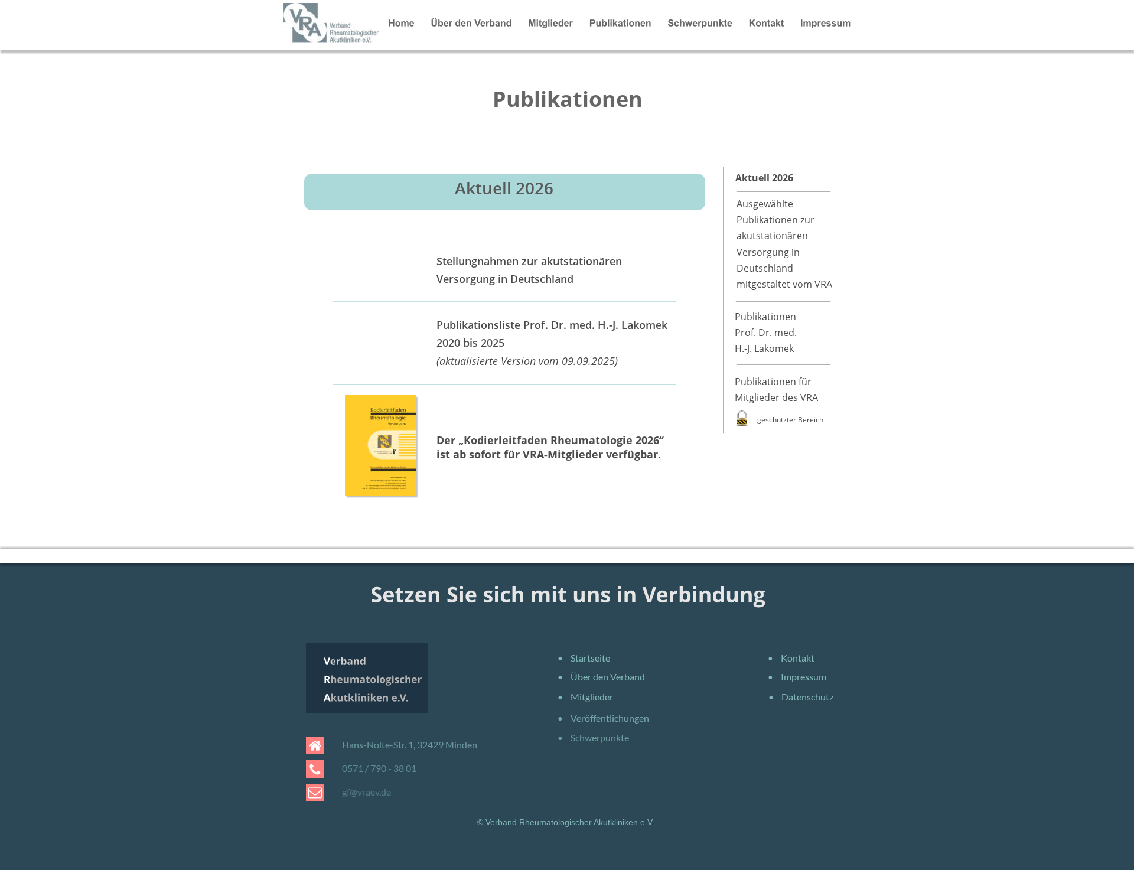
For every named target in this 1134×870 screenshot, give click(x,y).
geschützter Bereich (790, 420)
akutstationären (773, 235)
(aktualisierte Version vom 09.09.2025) (527, 361)
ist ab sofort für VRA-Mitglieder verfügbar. (548, 454)
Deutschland (766, 268)
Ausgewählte (766, 203)
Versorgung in (769, 252)
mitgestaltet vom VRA (784, 284)
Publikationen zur (777, 219)
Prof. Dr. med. (766, 332)
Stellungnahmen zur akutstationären (530, 261)
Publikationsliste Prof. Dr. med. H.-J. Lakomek (551, 325)
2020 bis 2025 (471, 342)
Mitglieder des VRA (776, 397)
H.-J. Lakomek (764, 348)
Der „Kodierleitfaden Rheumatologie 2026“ (551, 440)
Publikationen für (773, 381)
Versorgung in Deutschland (504, 279)
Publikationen (765, 316)
